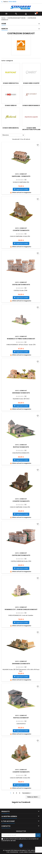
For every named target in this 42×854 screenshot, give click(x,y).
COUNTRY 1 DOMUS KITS (21, 230)
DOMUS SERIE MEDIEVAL (11, 128)
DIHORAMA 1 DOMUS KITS (21, 393)
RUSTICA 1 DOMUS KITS (21, 447)
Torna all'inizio (33, 797)
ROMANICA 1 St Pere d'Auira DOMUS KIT (21, 339)
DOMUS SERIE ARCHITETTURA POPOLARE (31, 129)
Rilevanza (13, 135)
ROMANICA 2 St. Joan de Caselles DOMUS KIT (21, 609)
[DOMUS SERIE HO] (10, 94)
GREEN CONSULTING (29, 852)
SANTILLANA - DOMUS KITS (21, 176)
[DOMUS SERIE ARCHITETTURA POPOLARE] (31, 117)
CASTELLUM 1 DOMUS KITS (21, 285)
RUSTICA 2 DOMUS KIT (21, 718)
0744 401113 (12, 1)
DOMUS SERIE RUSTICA (11, 83)
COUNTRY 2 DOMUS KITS (21, 501)
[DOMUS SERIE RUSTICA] (10, 72)
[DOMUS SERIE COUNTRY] (31, 72)
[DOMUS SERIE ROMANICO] (31, 94)
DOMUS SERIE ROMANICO (31, 105)
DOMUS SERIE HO (11, 105)
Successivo (27, 793)
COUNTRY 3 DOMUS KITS (21, 772)
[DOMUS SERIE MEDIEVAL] (10, 117)
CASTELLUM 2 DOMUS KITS (21, 555)
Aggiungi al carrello (21, 189)
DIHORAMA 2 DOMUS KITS (21, 664)
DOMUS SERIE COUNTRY (31, 83)
